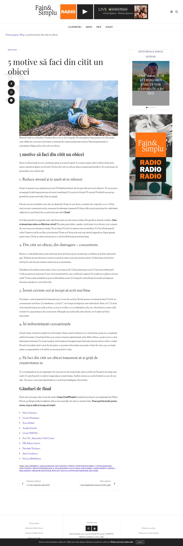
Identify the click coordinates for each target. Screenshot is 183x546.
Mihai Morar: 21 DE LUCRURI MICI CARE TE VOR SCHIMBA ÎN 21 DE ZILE (151, 84)
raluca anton (68, 471)
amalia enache (47, 466)
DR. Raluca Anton (31, 443)
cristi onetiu (25, 468)
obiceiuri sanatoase (41, 471)
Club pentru (74, 27)
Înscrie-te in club (34, 538)
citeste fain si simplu (85, 466)
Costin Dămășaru (30, 418)
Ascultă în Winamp (119, 9)
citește (70, 466)
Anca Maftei (28, 423)
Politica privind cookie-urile (122, 542)
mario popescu (100, 468)
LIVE (103, 9)
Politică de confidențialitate (149, 533)
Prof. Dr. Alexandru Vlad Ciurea (38, 438)
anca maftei (60, 466)
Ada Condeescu (30, 453)
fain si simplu (87, 468)
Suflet (109, 27)
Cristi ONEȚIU (30, 433)
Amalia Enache (29, 428)
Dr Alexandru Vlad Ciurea (67, 468)
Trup (98, 27)
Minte (89, 27)
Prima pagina (34, 523)
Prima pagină (12, 35)
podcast (56, 471)
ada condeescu (31, 466)
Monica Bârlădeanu (31, 458)
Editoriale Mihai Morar (34, 528)
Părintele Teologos (31, 448)
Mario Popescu (29, 413)
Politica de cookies (149, 528)
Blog (22, 35)
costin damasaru (103, 466)
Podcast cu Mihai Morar (34, 533)
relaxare (93, 471)
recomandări (81, 471)
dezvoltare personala (43, 468)
